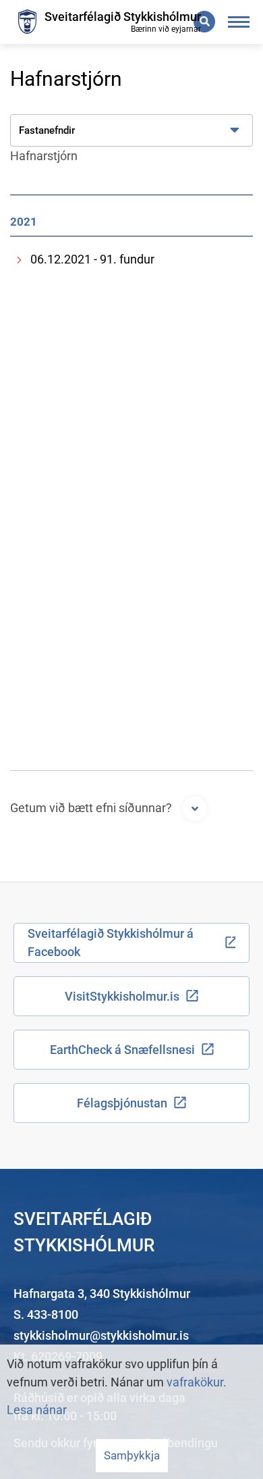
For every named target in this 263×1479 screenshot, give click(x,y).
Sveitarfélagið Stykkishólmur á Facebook (111, 942)
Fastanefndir (47, 130)
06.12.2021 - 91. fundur (92, 259)
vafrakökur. (197, 1382)
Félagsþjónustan (122, 1103)
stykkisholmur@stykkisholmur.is (101, 1335)
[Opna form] (195, 809)
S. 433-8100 (45, 1314)
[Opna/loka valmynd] (239, 22)
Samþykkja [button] (132, 1455)
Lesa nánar (37, 1410)
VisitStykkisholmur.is (122, 996)
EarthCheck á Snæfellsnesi (122, 1050)
